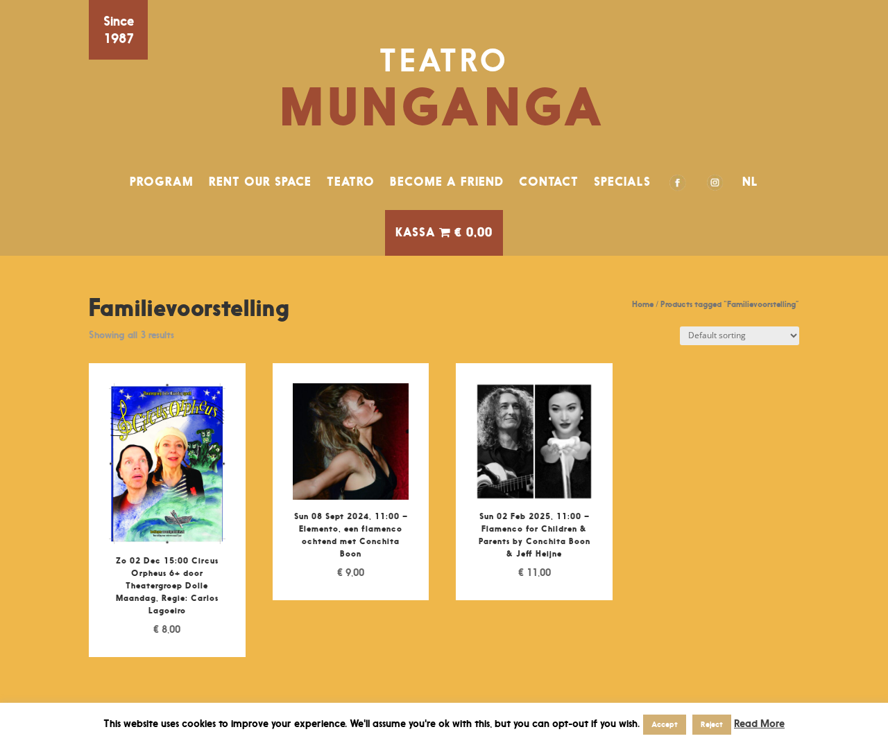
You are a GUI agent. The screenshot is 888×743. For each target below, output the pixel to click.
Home (643, 304)
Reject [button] (712, 724)
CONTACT (549, 182)
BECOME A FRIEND (447, 182)
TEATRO (351, 182)
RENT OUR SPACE (260, 182)
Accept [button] (664, 724)
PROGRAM (162, 182)
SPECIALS (622, 182)
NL (750, 182)
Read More (759, 723)
